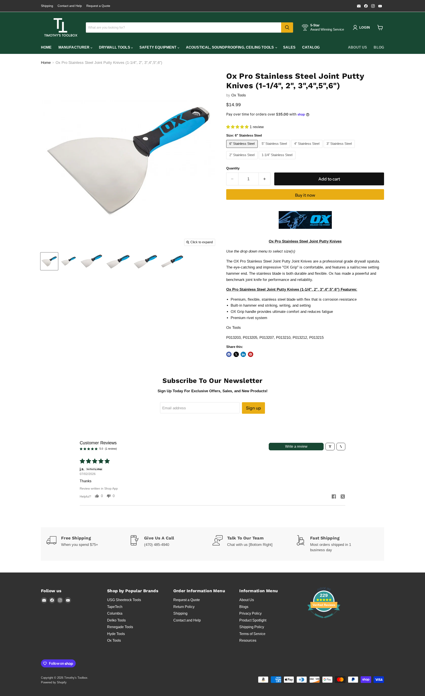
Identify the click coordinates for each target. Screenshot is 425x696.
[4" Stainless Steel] (307, 149)
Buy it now (305, 195)
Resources (247, 640)
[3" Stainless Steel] (340, 149)
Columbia (114, 613)
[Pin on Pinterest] (250, 354)
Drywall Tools (115, 47)
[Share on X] (236, 354)
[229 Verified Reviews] (323, 620)
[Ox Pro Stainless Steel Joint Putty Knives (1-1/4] (49, 261)
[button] (238, 127)
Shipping (47, 6)
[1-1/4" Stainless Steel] (278, 160)
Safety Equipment (158, 47)
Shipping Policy (251, 627)
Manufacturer (74, 47)
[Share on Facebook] (229, 354)
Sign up (253, 408)
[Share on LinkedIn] (243, 354)
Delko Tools (116, 620)
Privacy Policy (250, 613)
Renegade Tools (120, 627)
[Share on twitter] (342, 497)
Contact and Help (70, 6)
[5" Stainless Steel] (275, 149)
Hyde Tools (116, 634)
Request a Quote (98, 6)
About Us (357, 47)
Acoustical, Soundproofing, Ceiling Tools (230, 47)
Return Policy (184, 607)
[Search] (287, 27)
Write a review (296, 446)
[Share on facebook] (333, 497)
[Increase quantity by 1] (265, 179)
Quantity (233, 168)
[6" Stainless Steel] (242, 149)
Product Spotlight (252, 620)
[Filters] (330, 446)
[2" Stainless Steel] (242, 160)
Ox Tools (238, 95)
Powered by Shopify (54, 682)
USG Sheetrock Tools (124, 600)
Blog (379, 47)
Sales (289, 47)
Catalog (311, 47)
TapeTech (114, 607)
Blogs (243, 607)
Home (46, 47)
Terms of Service (252, 634)
